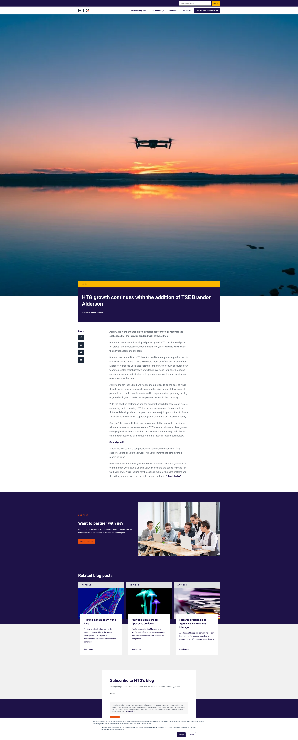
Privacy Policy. (130, 711)
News (85, 284)
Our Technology (157, 10)
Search (215, 3)
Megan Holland (97, 312)
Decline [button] (191, 735)
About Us (173, 10)
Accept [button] (181, 735)
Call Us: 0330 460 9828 (205, 10)
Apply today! (174, 476)
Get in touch (85, 541)
